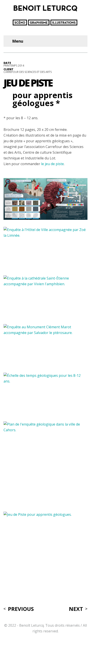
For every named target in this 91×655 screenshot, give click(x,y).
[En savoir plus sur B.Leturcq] (47, 8)
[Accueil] (43, 22)
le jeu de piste (52, 163)
